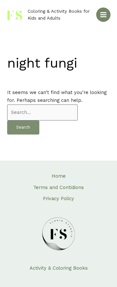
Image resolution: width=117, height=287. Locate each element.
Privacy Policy (58, 198)
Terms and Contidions (58, 187)
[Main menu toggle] (103, 15)
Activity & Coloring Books (59, 268)
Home (59, 176)
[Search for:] (42, 112)
